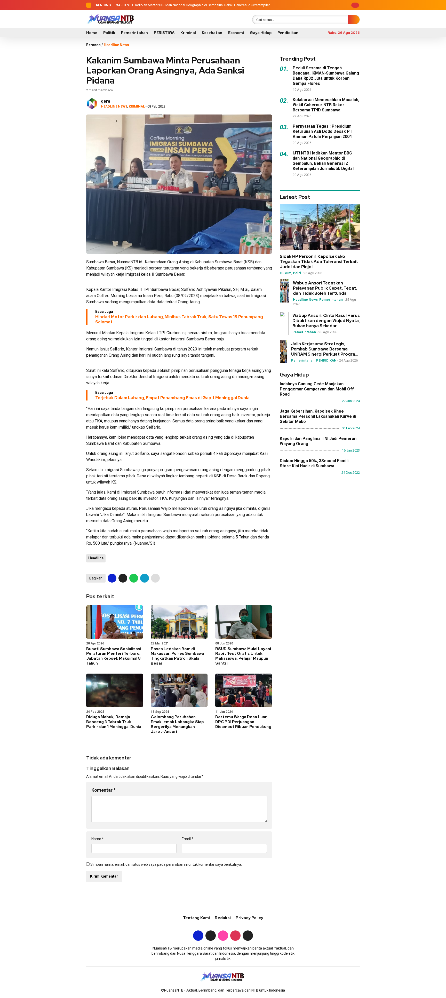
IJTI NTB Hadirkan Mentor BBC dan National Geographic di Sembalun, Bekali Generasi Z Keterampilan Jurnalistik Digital (323, 161)
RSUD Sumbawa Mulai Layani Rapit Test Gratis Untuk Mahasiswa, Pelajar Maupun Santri (243, 656)
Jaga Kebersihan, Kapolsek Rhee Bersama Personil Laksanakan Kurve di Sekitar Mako (318, 416)
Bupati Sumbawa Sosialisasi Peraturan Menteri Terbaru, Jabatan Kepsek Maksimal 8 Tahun (113, 656)
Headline (95, 558)
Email (187, 839)
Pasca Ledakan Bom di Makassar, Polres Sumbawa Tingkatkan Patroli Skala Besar (177, 656)
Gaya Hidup (261, 32)
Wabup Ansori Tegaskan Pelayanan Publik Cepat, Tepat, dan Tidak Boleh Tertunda (325, 288)
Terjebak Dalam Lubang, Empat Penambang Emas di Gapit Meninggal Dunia (172, 397)
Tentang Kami (196, 917)
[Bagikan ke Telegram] (144, 578)
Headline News (116, 45)
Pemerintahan (134, 32)
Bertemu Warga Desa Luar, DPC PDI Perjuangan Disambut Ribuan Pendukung (243, 721)
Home (91, 32)
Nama (97, 839)
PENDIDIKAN (326, 360)
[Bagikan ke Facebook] (112, 578)
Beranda (93, 45)
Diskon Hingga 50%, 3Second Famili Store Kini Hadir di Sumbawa (314, 463)
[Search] (353, 20)
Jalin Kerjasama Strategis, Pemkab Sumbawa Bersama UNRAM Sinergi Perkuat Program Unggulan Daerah (325, 349)
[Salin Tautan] (155, 578)
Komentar (103, 790)
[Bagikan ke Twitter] (122, 578)
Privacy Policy (249, 917)
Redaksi (223, 917)
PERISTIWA (164, 32)
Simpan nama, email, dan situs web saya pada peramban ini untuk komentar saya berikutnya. (166, 864)
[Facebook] (310, 5)
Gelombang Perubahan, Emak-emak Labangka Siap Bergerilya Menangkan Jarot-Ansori (177, 724)
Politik (109, 32)
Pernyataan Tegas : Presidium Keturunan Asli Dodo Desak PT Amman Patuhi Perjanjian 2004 (323, 131)
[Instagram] (326, 5)
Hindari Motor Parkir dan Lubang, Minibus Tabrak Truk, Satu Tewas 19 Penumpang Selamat (179, 319)
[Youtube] (334, 5)
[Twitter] (318, 5)
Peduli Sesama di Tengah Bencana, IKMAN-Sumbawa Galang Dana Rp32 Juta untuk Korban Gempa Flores (326, 76)
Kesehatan (212, 32)
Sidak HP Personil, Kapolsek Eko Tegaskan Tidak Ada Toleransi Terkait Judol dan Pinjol (319, 261)
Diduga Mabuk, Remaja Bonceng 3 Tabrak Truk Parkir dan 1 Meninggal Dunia (113, 721)
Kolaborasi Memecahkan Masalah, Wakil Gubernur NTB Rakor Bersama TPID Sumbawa (326, 104)
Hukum (285, 273)
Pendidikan (287, 32)
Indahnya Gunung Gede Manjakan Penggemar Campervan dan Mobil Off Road (317, 389)
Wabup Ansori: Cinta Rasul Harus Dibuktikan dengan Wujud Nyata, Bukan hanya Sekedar (326, 321)
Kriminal (188, 32)
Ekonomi (236, 32)
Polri (297, 273)
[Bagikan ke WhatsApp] (133, 578)
